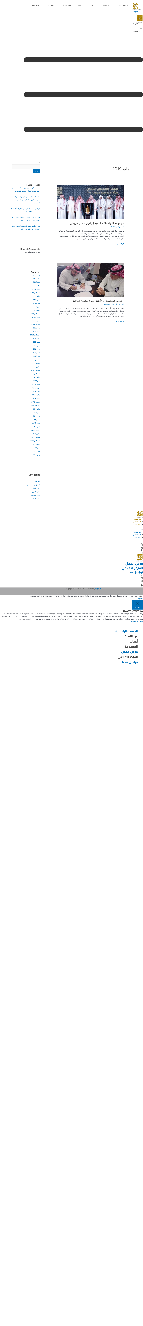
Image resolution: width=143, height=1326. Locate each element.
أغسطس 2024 (35, 293)
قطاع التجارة (36, 488)
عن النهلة (106, 5)
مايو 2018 (36, 451)
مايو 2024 (36, 303)
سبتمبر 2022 (35, 324)
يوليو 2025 (36, 278)
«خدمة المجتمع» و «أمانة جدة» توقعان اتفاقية (98, 300)
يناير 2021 (36, 356)
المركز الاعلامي (137, 522)
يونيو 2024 (36, 300)
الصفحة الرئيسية (122, 5)
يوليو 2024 (36, 296)
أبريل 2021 (36, 349)
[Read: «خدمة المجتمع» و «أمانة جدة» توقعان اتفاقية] (90, 280)
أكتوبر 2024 (36, 289)
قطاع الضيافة (35, 495)
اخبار (38, 478)
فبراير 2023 (36, 317)
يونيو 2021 (36, 342)
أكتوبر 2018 (36, 434)
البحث (38, 163)
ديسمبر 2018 (35, 430)
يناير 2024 (36, 307)
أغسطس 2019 (35, 405)
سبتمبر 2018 (35, 437)
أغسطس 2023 (35, 314)
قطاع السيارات (35, 492)
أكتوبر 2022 (36, 321)
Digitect (98, 589)
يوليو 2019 (36, 409)
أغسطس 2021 (35, 335)
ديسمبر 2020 (35, 360)
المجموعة (93, 5)
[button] (83, 29)
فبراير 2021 (36, 353)
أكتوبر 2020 (36, 367)
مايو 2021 (36, 346)
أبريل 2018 (36, 455)
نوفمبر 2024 (36, 286)
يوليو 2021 (36, 338)
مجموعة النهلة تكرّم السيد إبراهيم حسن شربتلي (97, 223)
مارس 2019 (36, 419)
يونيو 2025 (36, 282)
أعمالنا (80, 5)
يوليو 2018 (36, 444)
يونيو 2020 (36, 381)
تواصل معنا (35, 5)
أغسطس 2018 (35, 441)
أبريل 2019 (36, 416)
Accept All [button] (139, 599)
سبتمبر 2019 (35, 402)
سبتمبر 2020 (35, 370)
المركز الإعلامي (51, 5)
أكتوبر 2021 (36, 331)
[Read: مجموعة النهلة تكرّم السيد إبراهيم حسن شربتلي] (90, 202)
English (135, 12)
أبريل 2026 (36, 275)
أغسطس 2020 (35, 374)
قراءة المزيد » (119, 243)
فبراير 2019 (36, 423)
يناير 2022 (36, 328)
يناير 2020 (36, 391)
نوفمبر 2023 (36, 310)
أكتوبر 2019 (36, 398)
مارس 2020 (36, 384)
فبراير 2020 (36, 388)
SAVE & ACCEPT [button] (137, 621)
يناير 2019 (36, 427)
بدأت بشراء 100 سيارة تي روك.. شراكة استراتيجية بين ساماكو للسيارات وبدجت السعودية (27, 200)
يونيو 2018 (36, 448)
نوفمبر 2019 (36, 395)
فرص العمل (67, 5)
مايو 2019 (36, 412)
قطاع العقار (36, 499)
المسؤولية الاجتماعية (117, 304)
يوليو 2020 (36, 377)
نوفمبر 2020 (36, 363)
